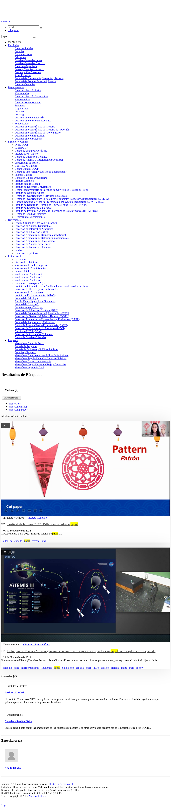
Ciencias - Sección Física (28, 90)
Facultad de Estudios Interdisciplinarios (35, 81)
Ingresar (13, 30)
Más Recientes (12, 397)
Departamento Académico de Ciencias (35, 126)
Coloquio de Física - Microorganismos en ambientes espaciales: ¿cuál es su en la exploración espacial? (81, 651)
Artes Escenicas (23, 75)
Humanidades (22, 93)
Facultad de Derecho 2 (27, 304)
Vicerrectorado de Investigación (31, 265)
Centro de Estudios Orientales (30, 213)
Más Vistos (15, 403)
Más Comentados (18, 406)
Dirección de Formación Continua (33, 247)
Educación (20, 57)
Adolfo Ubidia (13, 768)
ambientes (46, 667)
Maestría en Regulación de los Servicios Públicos (40, 358)
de (11, 541)
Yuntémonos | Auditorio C (28, 280)
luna (43, 541)
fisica (16, 667)
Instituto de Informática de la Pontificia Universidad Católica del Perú (51, 286)
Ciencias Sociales (24, 48)
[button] (5, 21)
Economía (20, 105)
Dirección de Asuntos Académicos (33, 244)
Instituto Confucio (24, 180)
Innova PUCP (22, 271)
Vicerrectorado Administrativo (30, 268)
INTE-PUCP (22, 144)
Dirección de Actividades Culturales (34, 334)
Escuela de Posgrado (26, 346)
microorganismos (30, 667)
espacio (105, 667)
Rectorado (20, 259)
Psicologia (20, 114)
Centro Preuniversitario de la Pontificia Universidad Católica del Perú (51, 189)
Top (3, 805)
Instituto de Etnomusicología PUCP (33, 207)
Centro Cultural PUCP (27, 168)
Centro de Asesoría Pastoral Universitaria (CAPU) (41, 325)
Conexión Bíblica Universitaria (31, 177)
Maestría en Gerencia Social (29, 343)
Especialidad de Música (27, 162)
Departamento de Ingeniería (29, 117)
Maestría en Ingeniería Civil (29, 367)
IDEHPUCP (21, 147)
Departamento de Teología (29, 307)
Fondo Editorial (23, 123)
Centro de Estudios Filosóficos (31, 150)
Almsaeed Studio (37, 796)
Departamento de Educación (30, 135)
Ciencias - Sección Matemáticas (31, 96)
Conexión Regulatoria (26, 253)
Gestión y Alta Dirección (28, 72)
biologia (115, 667)
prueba (18, 250)
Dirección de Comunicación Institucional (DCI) (40, 328)
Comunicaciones (23, 54)
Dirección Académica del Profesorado (35, 241)
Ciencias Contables (25, 84)
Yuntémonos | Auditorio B (28, 277)
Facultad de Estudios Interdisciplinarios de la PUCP (42, 313)
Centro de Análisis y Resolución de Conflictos (39, 159)
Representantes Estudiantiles (30, 216)
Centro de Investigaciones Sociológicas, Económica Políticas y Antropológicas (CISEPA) (62, 198)
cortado (18, 541)
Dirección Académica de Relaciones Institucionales (41, 238)
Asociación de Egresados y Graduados (35, 301)
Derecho (19, 51)
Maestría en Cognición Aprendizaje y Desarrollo (40, 364)
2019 (96, 667)
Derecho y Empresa (25, 352)
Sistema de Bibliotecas (26, 262)
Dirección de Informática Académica (34, 229)
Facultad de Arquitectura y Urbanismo (35, 322)
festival (35, 541)
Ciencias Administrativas (28, 102)
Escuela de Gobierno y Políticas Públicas (36, 349)
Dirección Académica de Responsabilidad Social (40, 235)
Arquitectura (21, 108)
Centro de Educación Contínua (31, 156)
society (139, 667)
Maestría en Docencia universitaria (33, 361)
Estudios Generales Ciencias (30, 63)
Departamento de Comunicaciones (33, 120)
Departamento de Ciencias (28, 138)
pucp (89, 667)
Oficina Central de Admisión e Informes (36, 222)
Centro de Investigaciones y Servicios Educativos (41, 195)
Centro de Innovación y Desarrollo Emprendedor (40, 171)
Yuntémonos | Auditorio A (28, 274)
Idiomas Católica (23, 174)
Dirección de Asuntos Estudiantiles (33, 226)
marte (124, 667)
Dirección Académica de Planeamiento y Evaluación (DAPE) (47, 319)
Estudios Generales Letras (28, 60)
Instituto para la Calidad (27, 183)
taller (5, 541)
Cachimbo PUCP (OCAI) (28, 331)
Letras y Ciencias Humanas (29, 69)
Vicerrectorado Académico (29, 292)
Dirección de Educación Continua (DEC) (36, 310)
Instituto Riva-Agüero (26, 153)
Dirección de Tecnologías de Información (36, 289)
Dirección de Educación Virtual (31, 232)
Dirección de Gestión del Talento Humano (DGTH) (42, 316)
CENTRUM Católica (26, 165)
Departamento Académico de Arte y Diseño (38, 132)
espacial (80, 667)
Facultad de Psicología (26, 298)
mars (131, 667)
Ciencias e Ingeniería (26, 66)
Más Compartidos (18, 409)
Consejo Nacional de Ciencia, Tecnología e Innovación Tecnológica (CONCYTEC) (59, 201)
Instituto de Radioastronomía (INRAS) (35, 295)
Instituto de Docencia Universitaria (33, 186)
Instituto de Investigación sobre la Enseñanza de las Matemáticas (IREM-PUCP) (57, 210)
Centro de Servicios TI (61, 784)
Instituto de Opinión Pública (29, 192)
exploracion (68, 667)
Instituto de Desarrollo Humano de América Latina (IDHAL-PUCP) (51, 204)
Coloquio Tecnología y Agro (30, 283)
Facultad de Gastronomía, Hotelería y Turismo (39, 78)
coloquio (7, 667)
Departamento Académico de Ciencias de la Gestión (42, 129)
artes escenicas (22, 99)
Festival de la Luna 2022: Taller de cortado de (42, 524)
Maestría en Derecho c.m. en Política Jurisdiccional (41, 355)
